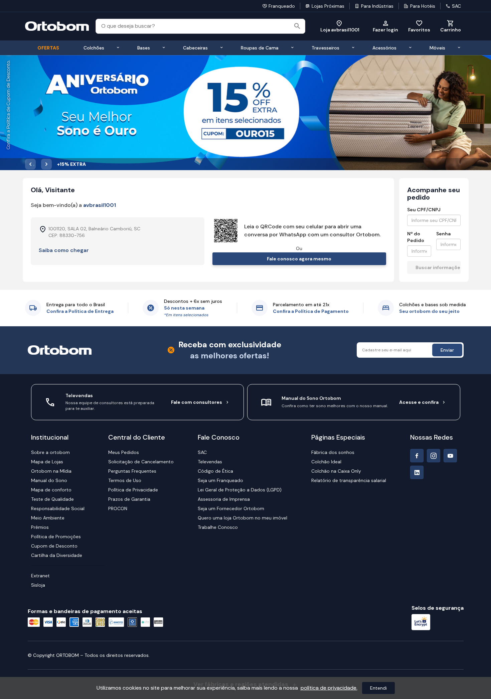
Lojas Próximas (328, 6)
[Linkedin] (417, 472)
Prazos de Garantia (129, 499)
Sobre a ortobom (50, 452)
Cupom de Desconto (54, 546)
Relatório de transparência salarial (348, 480)
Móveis (437, 48)
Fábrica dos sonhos (332, 452)
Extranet (40, 576)
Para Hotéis (422, 6)
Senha (443, 234)
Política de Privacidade (133, 490)
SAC (456, 6)
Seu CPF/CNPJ (424, 210)
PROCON (117, 508)
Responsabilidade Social (58, 508)
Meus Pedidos (123, 452)
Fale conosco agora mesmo (299, 259)
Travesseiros (325, 48)
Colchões (94, 48)
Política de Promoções (56, 537)
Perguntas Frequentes (132, 471)
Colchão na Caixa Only (336, 471)
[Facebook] (417, 455)
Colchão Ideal (326, 462)
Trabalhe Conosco (218, 527)
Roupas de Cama (260, 48)
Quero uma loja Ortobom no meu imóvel (242, 518)
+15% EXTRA (71, 164)
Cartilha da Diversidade (56, 555)
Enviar (447, 350)
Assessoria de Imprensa (224, 499)
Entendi (378, 688)
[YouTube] (450, 455)
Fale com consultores (196, 402)
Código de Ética (215, 471)
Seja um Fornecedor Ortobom (231, 508)
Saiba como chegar (64, 250)
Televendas (210, 462)
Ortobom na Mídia (51, 471)
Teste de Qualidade (52, 499)
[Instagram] (433, 455)
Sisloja (38, 585)
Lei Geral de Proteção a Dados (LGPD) (240, 490)
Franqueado (282, 6)
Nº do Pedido (415, 237)
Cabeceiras (195, 48)
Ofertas (48, 48)
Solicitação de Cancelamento (141, 462)
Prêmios (40, 527)
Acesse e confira (419, 402)
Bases (143, 48)
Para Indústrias (377, 6)
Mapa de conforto (51, 490)
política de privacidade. (329, 687)
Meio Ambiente (47, 518)
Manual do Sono (49, 480)
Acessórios (384, 48)
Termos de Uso (124, 480)
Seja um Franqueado (220, 480)
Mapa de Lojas (47, 462)
